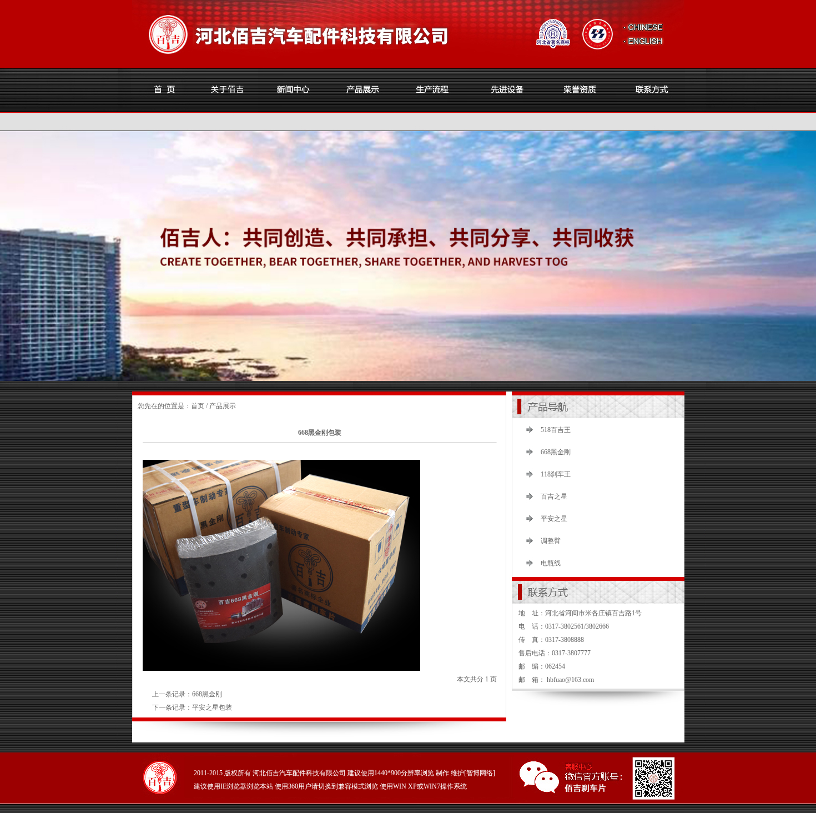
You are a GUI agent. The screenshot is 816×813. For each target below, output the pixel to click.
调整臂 (551, 541)
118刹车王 (556, 474)
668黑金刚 (207, 694)
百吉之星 (554, 496)
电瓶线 (551, 563)
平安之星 (554, 519)
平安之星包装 (212, 707)
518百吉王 (556, 430)
